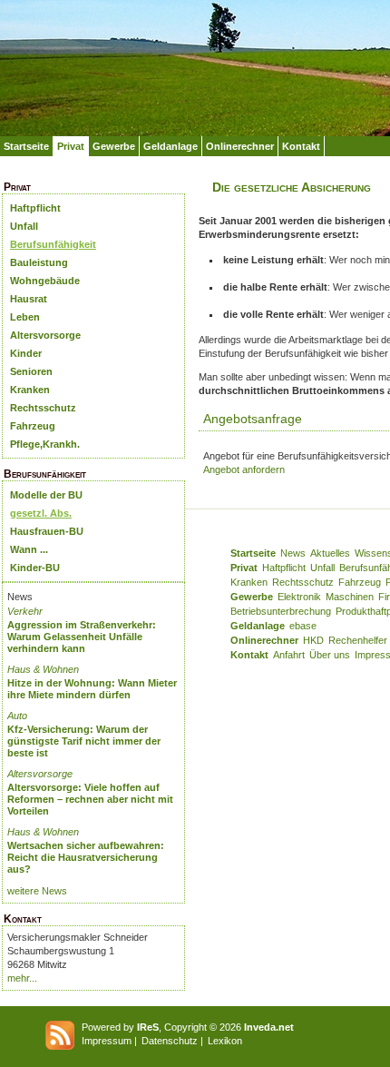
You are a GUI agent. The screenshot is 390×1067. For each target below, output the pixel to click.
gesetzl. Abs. (41, 513)
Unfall (24, 226)
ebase (303, 625)
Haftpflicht (35, 208)
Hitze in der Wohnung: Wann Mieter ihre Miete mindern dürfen (92, 688)
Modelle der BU (46, 494)
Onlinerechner (240, 146)
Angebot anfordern (244, 469)
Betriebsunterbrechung (280, 611)
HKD (313, 640)
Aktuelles (330, 553)
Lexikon (225, 1040)
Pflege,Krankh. (45, 444)
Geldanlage (170, 146)
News (293, 553)
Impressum (107, 1040)
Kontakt (301, 146)
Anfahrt (289, 654)
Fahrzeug (32, 425)
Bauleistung (39, 262)
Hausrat (28, 298)
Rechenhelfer (357, 640)
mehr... (22, 978)
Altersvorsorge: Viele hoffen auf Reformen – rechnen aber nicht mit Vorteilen (90, 799)
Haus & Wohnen (43, 669)
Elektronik (299, 596)
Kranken (30, 389)
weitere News (37, 890)
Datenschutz (169, 1040)
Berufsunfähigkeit (53, 244)
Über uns (329, 654)
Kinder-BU (35, 567)
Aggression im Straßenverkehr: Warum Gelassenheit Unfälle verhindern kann (81, 636)
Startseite (26, 146)
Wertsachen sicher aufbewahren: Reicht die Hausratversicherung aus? (85, 857)
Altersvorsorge (45, 335)
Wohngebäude (45, 280)
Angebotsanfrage (252, 418)
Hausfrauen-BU (46, 531)
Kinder (26, 353)
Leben (25, 316)
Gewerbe (114, 146)
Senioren (31, 371)
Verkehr (25, 611)
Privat (70, 146)
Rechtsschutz (43, 407)
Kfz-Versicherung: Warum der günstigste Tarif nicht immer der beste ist (84, 741)
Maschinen (350, 596)
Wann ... (29, 549)
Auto (17, 715)
